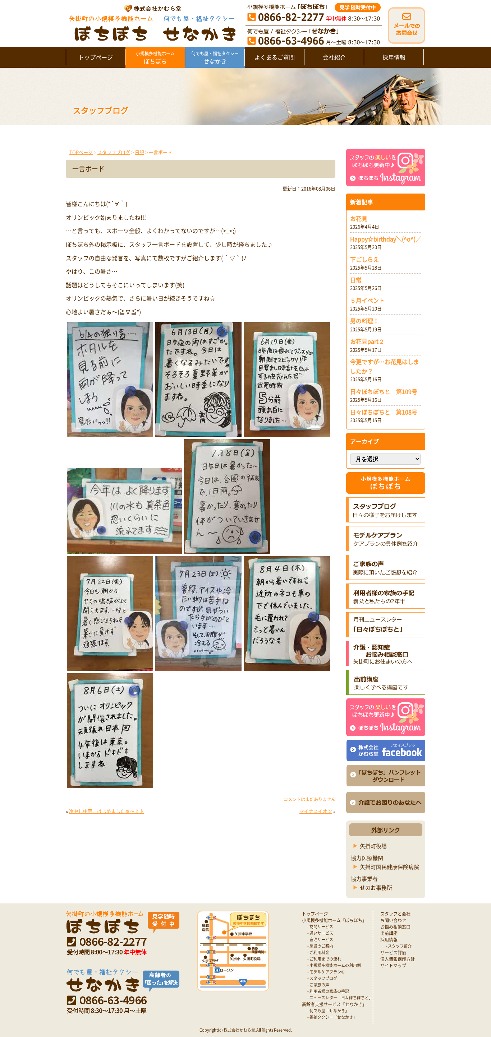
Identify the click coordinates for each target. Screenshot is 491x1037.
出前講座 (389, 933)
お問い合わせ (393, 920)
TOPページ (81, 152)
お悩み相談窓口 (395, 927)
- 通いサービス (320, 933)
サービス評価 (393, 952)
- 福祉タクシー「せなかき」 (332, 1017)
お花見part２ (367, 341)
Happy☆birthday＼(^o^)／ (385, 238)
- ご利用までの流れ (324, 959)
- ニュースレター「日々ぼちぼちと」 (340, 998)
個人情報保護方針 (397, 959)
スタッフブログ (113, 152)
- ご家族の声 (318, 985)
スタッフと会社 (395, 914)
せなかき (215, 57)
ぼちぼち (155, 57)
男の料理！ (364, 320)
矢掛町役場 (373, 846)
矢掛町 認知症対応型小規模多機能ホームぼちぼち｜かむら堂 (151, 22)
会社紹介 (334, 57)
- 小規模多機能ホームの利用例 (334, 965)
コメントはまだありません (309, 799)
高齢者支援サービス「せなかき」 (334, 1004)
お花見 (358, 218)
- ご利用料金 (318, 952)
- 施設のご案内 (320, 946)
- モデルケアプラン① (326, 972)
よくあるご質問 (274, 57)
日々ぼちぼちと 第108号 (383, 412)
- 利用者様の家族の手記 (328, 991)
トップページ (95, 57)
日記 (139, 152)
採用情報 (393, 57)
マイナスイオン (315, 811)
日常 (356, 279)
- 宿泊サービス (320, 939)
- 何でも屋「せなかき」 (328, 1011)
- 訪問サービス (320, 927)
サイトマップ (393, 965)
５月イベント (367, 300)
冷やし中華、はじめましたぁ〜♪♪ (106, 811)
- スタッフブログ (322, 978)
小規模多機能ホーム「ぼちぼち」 (334, 920)
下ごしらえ (364, 259)
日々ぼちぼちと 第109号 (383, 391)
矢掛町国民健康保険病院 (389, 867)
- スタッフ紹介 (399, 946)
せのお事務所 (376, 888)
